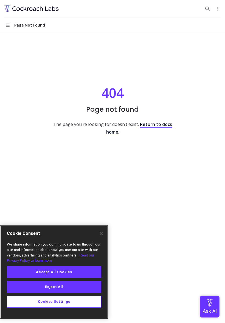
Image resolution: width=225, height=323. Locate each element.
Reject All (54, 287)
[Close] (101, 233)
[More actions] (218, 9)
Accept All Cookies (54, 272)
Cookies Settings (54, 301)
